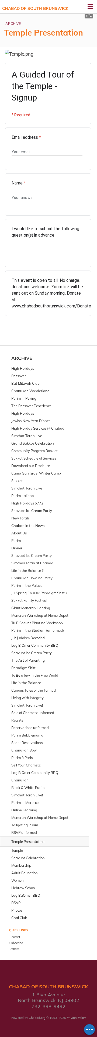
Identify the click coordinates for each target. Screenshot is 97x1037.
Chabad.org (37, 1018)
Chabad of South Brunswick (35, 8)
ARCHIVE (13, 23)
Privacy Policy (76, 1018)
